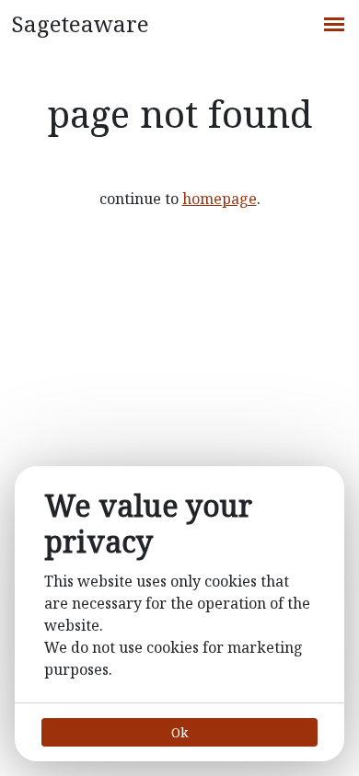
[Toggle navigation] (333, 22)
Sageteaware (80, 23)
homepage (219, 198)
